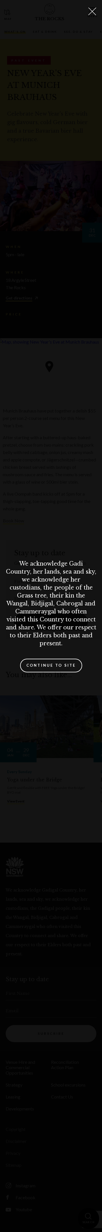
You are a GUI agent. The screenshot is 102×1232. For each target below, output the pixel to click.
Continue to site (51, 665)
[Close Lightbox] (92, 11)
